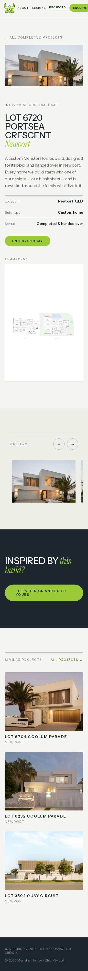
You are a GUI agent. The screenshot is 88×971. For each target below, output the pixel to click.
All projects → (67, 660)
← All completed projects (34, 37)
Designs (39, 8)
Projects (57, 7)
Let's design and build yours (41, 593)
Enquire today (27, 241)
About (23, 8)
